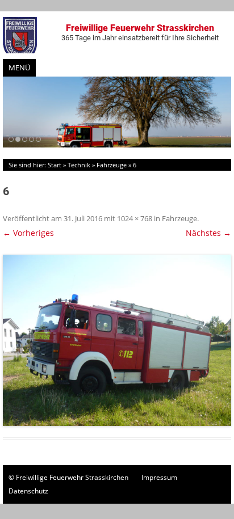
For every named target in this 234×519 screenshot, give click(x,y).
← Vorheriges (28, 232)
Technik (79, 165)
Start (54, 165)
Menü (19, 67)
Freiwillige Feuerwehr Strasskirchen (140, 32)
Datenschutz (28, 491)
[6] (117, 340)
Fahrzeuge (112, 165)
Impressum (159, 477)
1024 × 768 (134, 218)
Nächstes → (208, 232)
